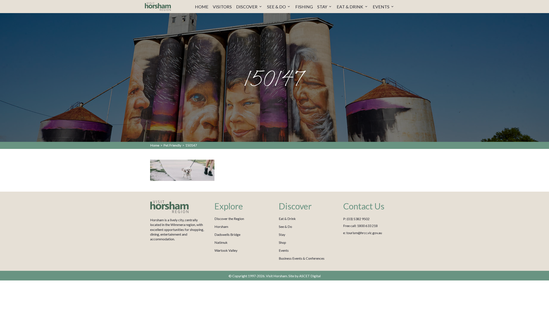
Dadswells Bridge (227, 234)
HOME (201, 6)
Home (154, 145)
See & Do (285, 226)
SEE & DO (277, 6)
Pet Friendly (172, 145)
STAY (322, 6)
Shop (282, 242)
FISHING (304, 6)
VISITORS (222, 6)
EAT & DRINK (350, 6)
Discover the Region (229, 219)
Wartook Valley (225, 250)
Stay (282, 234)
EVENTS (381, 6)
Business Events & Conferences (301, 258)
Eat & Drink (287, 219)
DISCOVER (247, 6)
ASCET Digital (310, 276)
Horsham (221, 226)
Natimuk (221, 242)
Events (284, 250)
